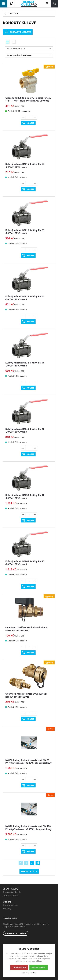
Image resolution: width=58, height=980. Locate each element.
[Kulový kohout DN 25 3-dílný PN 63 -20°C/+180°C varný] (29, 279)
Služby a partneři (10, 905)
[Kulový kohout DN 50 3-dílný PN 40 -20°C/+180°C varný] (29, 478)
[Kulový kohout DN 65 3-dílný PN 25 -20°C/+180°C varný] (29, 544)
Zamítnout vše (19, 967)
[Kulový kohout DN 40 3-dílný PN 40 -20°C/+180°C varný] (29, 412)
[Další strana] (32, 863)
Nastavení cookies (29, 972)
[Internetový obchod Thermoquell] (29, 3)
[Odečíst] (23, 117)
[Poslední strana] (38, 863)
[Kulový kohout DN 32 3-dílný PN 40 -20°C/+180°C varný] (29, 345)
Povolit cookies (38, 967)
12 (23, 48)
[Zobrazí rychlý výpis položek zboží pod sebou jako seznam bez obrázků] (13, 42)
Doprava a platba (10, 895)
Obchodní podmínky (12, 892)
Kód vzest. (27, 55)
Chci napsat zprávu (15, 933)
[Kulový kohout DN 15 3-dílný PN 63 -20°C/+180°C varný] (29, 147)
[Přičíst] (35, 117)
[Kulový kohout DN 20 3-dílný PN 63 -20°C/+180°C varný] (29, 213)
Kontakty (7, 908)
